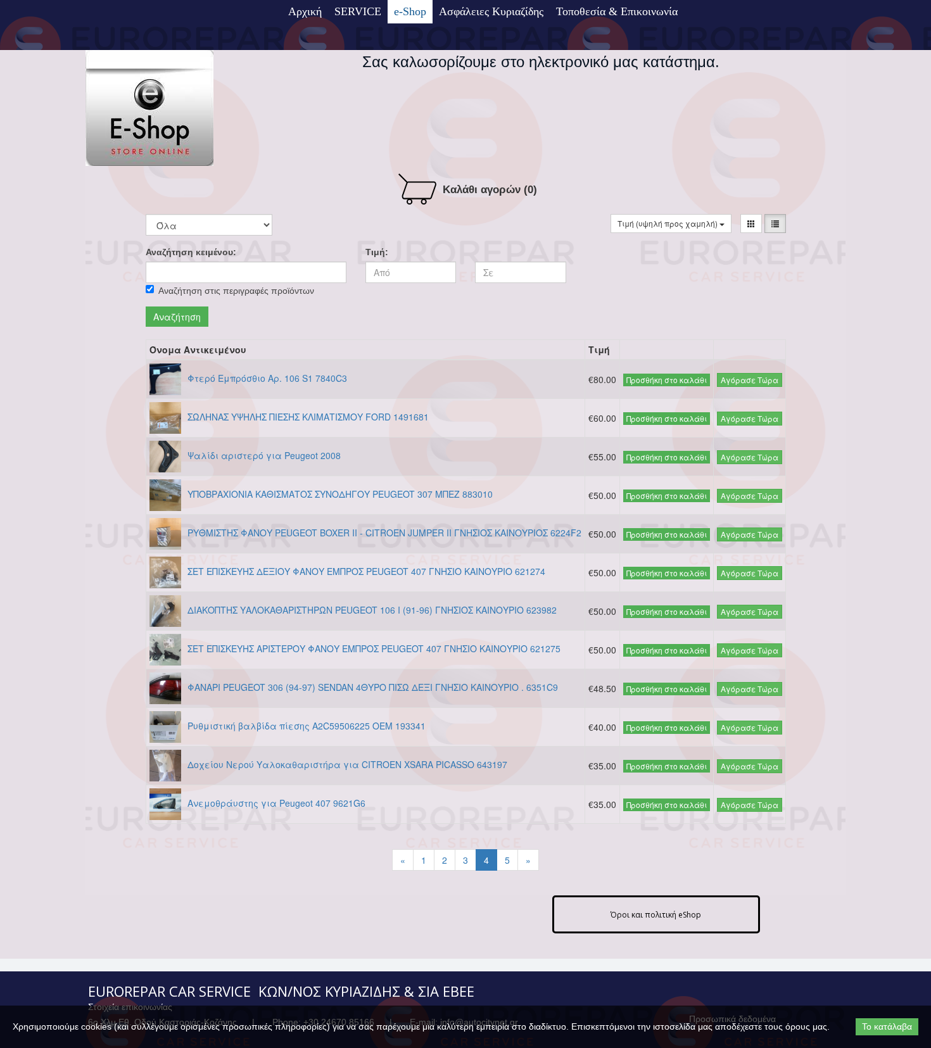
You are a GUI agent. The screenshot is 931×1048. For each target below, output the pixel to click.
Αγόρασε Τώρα (749, 379)
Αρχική (305, 11)
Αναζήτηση (177, 316)
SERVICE (357, 11)
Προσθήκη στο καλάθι (666, 379)
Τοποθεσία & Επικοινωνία (617, 11)
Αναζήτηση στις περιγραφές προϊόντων (236, 291)
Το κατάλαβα (887, 1026)
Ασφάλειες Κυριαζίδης (491, 11)
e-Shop (410, 11)
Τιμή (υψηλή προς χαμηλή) (668, 223)
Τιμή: (376, 252)
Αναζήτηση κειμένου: (191, 252)
